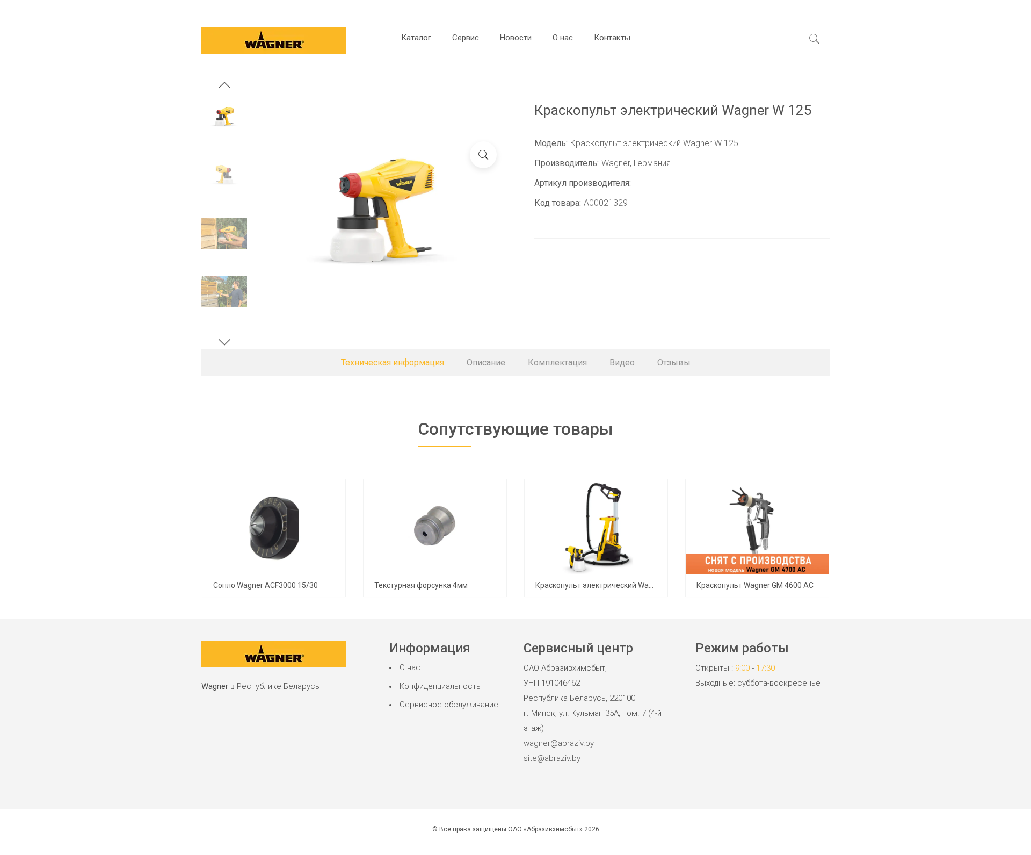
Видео (622, 362)
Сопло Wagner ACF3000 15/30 (265, 585)
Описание (486, 362)
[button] (224, 86)
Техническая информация (392, 362)
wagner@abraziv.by (559, 743)
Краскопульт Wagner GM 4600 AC (755, 585)
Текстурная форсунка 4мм (421, 585)
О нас (563, 37)
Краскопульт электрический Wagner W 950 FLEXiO (623, 585)
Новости (516, 37)
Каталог (416, 37)
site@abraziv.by (552, 758)
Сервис (465, 37)
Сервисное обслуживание (449, 704)
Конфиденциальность (440, 686)
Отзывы (674, 362)
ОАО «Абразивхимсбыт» (545, 829)
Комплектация (557, 362)
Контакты (612, 37)
